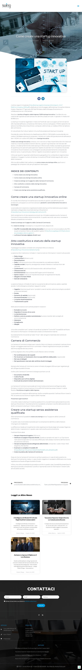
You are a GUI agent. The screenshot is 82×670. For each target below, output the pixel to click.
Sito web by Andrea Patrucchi (56, 666)
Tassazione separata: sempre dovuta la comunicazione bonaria (32, 651)
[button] (78, 6)
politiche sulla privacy (31, 601)
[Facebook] (39, 98)
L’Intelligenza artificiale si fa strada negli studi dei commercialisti (32, 648)
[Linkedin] (43, 98)
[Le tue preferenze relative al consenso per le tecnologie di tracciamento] (79, 667)
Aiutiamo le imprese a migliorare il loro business (28, 655)
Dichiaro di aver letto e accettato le (21, 601)
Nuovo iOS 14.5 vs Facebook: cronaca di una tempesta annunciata (33, 658)
